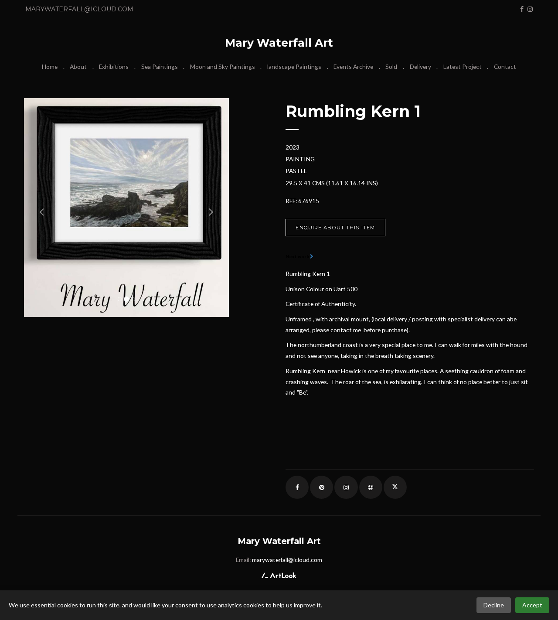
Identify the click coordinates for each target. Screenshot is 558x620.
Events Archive (353, 66)
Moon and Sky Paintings (222, 66)
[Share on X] (395, 487)
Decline (493, 605)
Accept (532, 605)
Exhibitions (114, 66)
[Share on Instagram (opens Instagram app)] (345, 487)
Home (50, 66)
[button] (39, 207)
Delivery (420, 66)
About (78, 66)
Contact (505, 66)
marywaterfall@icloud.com (79, 9)
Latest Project (462, 66)
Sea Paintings (159, 66)
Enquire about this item (335, 228)
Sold (391, 66)
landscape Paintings (294, 66)
